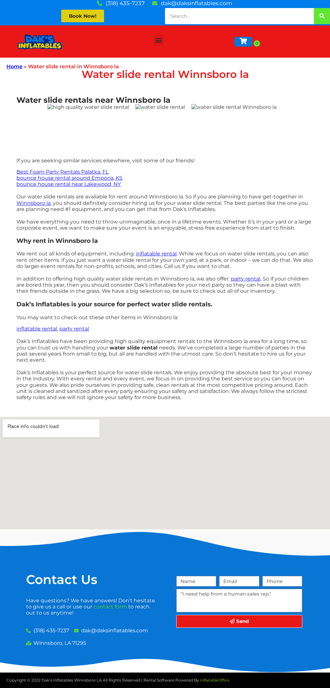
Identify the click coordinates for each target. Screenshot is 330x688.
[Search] (322, 16)
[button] (158, 40)
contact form (110, 607)
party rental (245, 279)
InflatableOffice (214, 680)
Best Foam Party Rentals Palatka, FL (62, 172)
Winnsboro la (33, 203)
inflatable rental (156, 254)
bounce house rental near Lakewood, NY (68, 184)
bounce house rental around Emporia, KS (69, 178)
